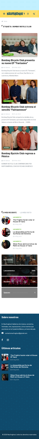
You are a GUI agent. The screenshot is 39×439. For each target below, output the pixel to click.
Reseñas (6, 147)
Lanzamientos (8, 54)
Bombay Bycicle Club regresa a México (18, 155)
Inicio (5, 21)
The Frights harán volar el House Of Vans (23, 221)
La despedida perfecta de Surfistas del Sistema (23, 233)
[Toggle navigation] (4, 14)
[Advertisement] (17, 192)
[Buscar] (34, 13)
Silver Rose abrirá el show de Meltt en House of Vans (25, 245)
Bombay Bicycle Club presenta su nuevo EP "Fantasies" (18, 62)
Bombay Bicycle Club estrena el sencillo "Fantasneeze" (19, 108)
